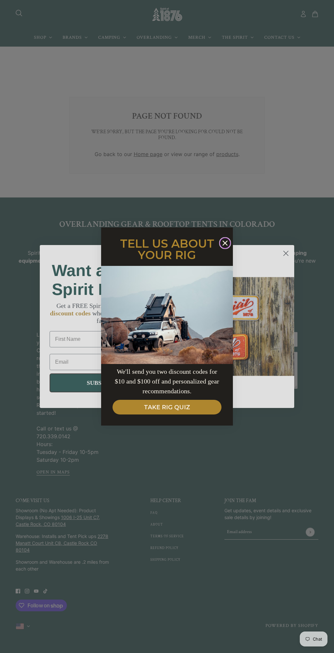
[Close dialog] (225, 243)
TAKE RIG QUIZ (167, 407)
